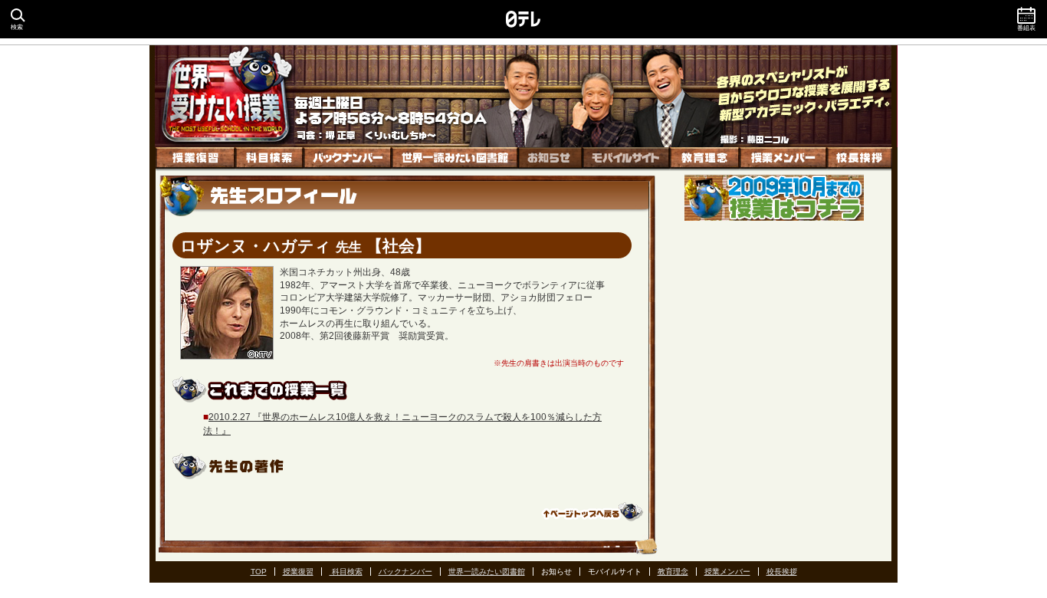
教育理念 (705, 159)
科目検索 (269, 159)
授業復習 (195, 159)
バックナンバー (348, 159)
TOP (259, 571)
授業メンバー (783, 159)
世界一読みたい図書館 (455, 159)
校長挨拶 (859, 159)
